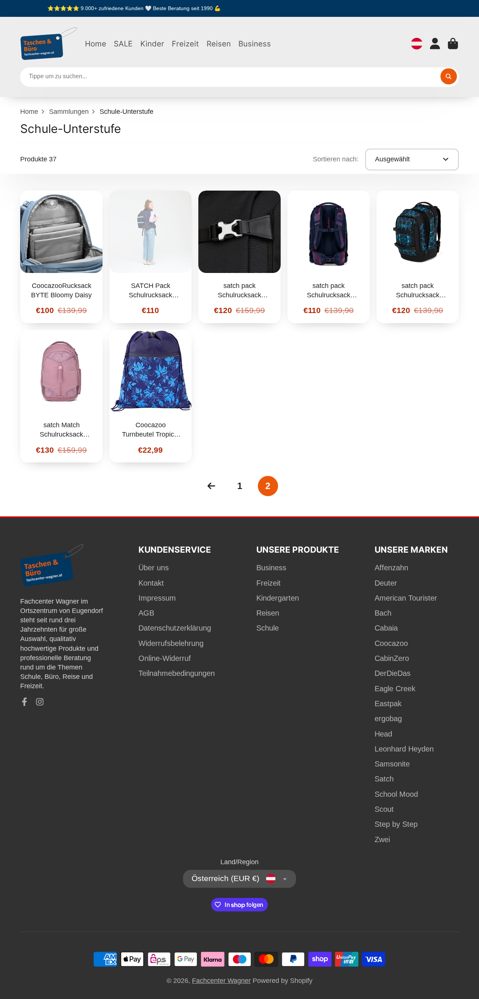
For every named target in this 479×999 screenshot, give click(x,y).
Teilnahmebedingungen (176, 673)
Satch (384, 779)
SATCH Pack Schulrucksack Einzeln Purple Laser (150, 257)
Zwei (382, 839)
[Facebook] (24, 702)
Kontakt (151, 583)
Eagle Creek (395, 688)
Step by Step (396, 824)
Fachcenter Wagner (221, 980)
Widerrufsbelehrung (171, 643)
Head (383, 734)
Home (95, 43)
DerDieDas (393, 673)
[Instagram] (40, 702)
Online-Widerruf (164, 658)
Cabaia (386, 628)
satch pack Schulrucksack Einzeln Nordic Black (239, 257)
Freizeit (185, 43)
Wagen (453, 43)
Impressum (157, 598)
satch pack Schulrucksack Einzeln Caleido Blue (417, 257)
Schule (267, 628)
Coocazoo (391, 643)
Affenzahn (391, 568)
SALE (123, 43)
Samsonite (392, 764)
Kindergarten (277, 598)
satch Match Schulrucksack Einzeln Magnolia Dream (61, 396)
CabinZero (392, 658)
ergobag (388, 718)
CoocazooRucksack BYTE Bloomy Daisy (61, 257)
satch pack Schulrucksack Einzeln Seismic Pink (328, 257)
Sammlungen (69, 111)
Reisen (219, 43)
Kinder (152, 43)
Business (254, 43)
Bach (383, 613)
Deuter (386, 583)
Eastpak (388, 703)
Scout (384, 809)
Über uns (153, 568)
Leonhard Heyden (404, 749)
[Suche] (448, 76)
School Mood (396, 794)
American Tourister (406, 598)
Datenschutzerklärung (174, 628)
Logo (49, 43)
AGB (146, 613)
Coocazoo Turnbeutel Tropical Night (150, 396)
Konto (435, 43)
